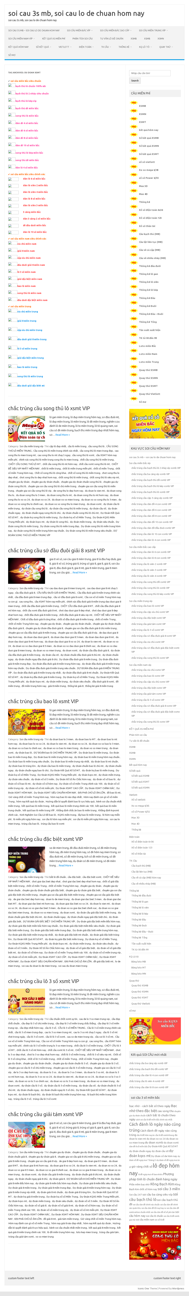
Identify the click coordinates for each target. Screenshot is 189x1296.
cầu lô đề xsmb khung (164, 1135)
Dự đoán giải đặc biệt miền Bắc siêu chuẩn (82, 926)
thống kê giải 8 (75, 686)
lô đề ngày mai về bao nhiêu (150, 1174)
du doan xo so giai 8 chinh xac (52, 1170)
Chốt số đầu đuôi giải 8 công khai (38, 619)
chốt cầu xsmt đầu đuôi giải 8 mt (40, 610)
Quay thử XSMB (148, 370)
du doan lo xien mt (95, 490)
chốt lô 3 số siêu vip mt (99, 1054)
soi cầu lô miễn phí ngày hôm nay (90, 819)
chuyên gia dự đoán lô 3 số (104, 1063)
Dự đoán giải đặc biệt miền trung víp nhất (30, 934)
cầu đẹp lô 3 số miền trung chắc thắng (76, 1023)
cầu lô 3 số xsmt (35, 1036)
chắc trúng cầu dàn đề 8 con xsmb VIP (151, 516)
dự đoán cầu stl (98, 508)
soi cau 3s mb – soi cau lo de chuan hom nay (34, 30)
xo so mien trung (45, 1236)
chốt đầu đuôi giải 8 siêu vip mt (75, 615)
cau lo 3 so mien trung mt (58, 1032)
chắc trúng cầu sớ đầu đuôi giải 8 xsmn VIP (153, 705)
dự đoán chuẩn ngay (55, 917)
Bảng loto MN (138, 973)
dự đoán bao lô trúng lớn (22, 766)
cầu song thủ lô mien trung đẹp (96, 450)
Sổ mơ (142, 402)
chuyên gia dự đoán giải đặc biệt (83, 890)
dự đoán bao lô (23, 752)
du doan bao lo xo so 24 (32, 743)
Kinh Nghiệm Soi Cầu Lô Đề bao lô (38, 814)
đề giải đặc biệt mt (103, 961)
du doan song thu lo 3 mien (30, 495)
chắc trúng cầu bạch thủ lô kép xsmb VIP (152, 486)
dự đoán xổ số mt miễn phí (39, 788)
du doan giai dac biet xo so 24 (72, 903)
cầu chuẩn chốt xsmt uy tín (63, 1019)
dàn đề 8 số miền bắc (138, 1146)
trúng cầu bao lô (30, 823)
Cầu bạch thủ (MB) (149, 234)
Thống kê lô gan (148, 274)
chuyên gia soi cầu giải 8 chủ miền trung (79, 1156)
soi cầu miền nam (145, 1219)
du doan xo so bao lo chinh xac (25, 748)
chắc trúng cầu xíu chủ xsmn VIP (148, 670)
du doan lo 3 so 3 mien (70, 1072)
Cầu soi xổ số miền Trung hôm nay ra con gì (64, 1041)
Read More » (63, 434)
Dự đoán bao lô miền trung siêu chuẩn (28, 761)
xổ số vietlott (147, 162)
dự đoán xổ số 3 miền (42, 779)
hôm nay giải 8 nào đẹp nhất (66, 1223)
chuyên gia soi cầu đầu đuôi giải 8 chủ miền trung (91, 628)
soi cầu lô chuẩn (154, 1216)
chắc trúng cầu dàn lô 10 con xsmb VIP (151, 534)
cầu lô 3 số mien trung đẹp (29, 1032)
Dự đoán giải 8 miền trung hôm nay (91, 1187)
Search (135, 80)
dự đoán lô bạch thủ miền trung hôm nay (63, 1094)
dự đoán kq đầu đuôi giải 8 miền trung (40, 677)
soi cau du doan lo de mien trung (39, 966)
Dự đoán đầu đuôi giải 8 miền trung (78, 659)
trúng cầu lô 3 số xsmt (44, 1099)
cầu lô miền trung (77, 446)
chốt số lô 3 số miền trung (41, 1059)
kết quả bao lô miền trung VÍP (39, 810)
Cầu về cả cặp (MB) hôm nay (146, 877)
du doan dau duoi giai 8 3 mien (67, 637)
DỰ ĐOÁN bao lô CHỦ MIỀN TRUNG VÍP (55, 752)
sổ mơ (11, 55)
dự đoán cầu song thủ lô (35, 508)
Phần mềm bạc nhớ (139, 1184)
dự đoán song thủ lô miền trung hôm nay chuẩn (39, 530)
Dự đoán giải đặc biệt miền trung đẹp (51, 930)
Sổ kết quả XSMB (149, 138)
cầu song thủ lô (96, 446)
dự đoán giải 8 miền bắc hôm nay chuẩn (56, 1183)
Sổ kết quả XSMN (149, 146)
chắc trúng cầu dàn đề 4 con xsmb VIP (151, 504)
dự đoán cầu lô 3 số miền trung (60, 1085)
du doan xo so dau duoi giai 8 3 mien (32, 646)
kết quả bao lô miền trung (35, 806)
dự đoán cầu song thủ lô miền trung (68, 508)
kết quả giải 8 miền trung (102, 1227)
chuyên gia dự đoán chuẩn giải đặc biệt (43, 890)
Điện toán (85, 47)
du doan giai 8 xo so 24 (62, 1165)
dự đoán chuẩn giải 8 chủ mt (87, 1174)
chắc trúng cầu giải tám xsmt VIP (45, 1114)
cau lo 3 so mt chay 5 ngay (87, 1032)
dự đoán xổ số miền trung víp (105, 952)
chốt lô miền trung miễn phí (77, 468)
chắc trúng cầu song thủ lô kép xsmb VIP (152, 594)
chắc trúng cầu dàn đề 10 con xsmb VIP (152, 522)
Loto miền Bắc (147, 346)
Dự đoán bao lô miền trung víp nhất (70, 761)
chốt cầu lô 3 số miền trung (88, 1045)
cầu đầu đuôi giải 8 (25, 592)
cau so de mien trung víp (80, 1036)
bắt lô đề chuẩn (57, 877)
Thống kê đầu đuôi (150, 266)
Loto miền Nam (148, 354)
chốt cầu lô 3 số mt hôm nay (31, 1050)
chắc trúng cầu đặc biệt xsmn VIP (148, 687)
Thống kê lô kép (148, 290)
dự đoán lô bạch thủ (29, 1094)
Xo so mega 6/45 (149, 170)
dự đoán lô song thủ (57, 521)
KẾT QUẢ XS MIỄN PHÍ (53, 38)
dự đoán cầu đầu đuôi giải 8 (94, 650)
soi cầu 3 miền (169, 1189)
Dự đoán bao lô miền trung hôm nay (53, 757)
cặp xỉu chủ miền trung (29, 330)
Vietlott (64, 47)
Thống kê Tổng (148, 322)
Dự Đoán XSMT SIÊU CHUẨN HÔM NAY (55, 792)
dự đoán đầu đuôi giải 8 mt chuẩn (80, 672)
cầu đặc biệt (74, 877)
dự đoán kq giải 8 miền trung (29, 1196)
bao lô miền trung (27, 367)
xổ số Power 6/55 (149, 178)
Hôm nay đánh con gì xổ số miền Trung (29, 1223)
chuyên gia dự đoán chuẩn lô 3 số (70, 1063)
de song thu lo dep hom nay (68, 490)
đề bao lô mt (114, 792)
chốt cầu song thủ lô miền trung (97, 459)
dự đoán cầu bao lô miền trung (54, 766)
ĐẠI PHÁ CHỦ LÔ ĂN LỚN (91, 792)
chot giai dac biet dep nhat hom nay (81, 881)
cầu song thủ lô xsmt (83, 455)
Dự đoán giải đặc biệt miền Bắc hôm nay (98, 921)
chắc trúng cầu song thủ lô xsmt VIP (49, 408)
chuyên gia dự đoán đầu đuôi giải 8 (44, 628)
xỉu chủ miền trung (27, 311)
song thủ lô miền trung (30, 376)
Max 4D (143, 194)
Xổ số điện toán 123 (150, 218)
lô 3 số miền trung (27, 348)
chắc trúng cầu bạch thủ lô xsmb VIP (150, 492)
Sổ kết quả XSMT (149, 154)
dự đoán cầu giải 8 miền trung (54, 1174)
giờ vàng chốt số (142, 1166)
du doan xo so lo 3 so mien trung (67, 1081)
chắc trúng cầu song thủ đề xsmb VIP (150, 582)
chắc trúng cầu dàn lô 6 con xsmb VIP (151, 552)
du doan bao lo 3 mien (61, 739)
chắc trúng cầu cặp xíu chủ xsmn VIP (150, 681)
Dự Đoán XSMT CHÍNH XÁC (100, 788)
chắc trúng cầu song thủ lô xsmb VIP (150, 588)
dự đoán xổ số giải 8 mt (60, 1205)
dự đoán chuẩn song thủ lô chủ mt (80, 513)
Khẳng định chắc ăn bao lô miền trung (76, 810)
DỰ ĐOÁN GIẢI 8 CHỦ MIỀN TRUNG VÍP (88, 1179)
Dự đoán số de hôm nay (164, 1156)
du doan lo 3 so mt (94, 1072)
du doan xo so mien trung (65, 499)
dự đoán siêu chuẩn (103, 521)
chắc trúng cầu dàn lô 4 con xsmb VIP (151, 540)
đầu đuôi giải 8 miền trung (32, 339)
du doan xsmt (94, 504)
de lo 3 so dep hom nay (25, 1072)
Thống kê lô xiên (149, 282)
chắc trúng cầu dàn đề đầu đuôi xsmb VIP (153, 528)
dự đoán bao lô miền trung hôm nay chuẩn (96, 757)
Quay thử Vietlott (149, 394)
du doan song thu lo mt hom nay (91, 495)
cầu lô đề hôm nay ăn (146, 1135)
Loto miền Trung (149, 362)
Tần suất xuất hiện (149, 330)
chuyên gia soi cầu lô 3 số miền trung (72, 1067)
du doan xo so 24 (41, 499)
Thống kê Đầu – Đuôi (151, 314)
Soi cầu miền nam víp (20, 38)
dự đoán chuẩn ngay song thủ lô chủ (41, 513)
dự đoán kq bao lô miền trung (98, 770)
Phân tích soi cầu (83, 38)
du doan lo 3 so (48, 1072)
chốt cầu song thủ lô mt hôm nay (60, 464)
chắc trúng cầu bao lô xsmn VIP (147, 675)
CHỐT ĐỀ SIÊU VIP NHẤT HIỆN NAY (94, 1050)
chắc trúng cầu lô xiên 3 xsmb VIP (149, 570)
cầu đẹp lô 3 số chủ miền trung (37, 1023)
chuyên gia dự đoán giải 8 (42, 1156)
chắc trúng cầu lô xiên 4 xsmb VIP (149, 576)
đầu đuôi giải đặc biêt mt (31, 385)
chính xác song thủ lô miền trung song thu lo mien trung (48, 459)
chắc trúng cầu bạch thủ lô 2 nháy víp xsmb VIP (156, 468)
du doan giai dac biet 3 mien (86, 899)
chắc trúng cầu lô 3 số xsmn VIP (147, 700)
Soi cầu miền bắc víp (78, 30)
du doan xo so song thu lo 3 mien (99, 499)
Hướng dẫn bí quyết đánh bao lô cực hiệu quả (70, 801)
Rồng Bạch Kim (162, 1184)
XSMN (161, 38)
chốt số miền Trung (103, 468)
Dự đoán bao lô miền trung (93, 752)
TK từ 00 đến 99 (148, 338)
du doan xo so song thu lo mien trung (65, 504)
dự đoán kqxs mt (35, 521)
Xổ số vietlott (138, 799)
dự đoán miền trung (80, 521)
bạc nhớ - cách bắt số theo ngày (149, 1106)
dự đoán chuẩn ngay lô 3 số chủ (57, 1090)
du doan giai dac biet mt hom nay (36, 903)
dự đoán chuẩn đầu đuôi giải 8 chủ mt (81, 655)
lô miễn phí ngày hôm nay (26, 819)
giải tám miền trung (68, 1219)
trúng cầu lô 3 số (22, 1099)
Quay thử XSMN (148, 378)
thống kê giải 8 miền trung (99, 686)
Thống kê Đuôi (147, 306)
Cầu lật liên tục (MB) (151, 242)
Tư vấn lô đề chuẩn (111, 38)
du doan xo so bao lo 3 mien (104, 743)
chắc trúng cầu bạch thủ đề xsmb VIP (150, 480)
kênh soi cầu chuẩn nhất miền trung (68, 1227)
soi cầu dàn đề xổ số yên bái (163, 1212)
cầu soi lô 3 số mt (104, 1036)
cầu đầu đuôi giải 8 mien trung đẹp (33, 597)
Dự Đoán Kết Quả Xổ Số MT (65, 770)
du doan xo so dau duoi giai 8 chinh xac (74, 646)
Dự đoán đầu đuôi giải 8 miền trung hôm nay (56, 663)
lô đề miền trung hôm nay (60, 1232)
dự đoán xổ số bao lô (104, 779)
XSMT (142, 122)
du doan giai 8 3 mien (95, 1161)
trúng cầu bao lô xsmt (52, 823)
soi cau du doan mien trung (72, 966)
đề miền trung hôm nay (34, 686)
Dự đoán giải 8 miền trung (22, 1187)
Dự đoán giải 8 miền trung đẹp (54, 1187)
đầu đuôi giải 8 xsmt (103, 681)
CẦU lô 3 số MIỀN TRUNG (71, 1028)
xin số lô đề (159, 1220)
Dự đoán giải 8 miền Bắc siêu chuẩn (98, 1183)
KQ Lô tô (144, 47)
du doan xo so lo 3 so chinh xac (31, 1081)
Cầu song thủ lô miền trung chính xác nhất (55, 450)
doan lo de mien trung (58, 899)
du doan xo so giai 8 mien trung (86, 1170)
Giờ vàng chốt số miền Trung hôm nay (28, 797)
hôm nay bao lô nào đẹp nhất (66, 797)
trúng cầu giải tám (109, 1232)
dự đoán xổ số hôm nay (44, 783)
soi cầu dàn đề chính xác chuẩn (146, 1204)
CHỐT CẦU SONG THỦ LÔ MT (24, 464)
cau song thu (26, 601)
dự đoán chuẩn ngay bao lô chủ (32, 770)
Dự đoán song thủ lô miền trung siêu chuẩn (89, 530)
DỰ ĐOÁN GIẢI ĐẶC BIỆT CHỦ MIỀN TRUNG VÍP (49, 921)
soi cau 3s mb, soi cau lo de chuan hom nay (76, 13)
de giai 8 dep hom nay (71, 1161)
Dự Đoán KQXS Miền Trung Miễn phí (57, 774)
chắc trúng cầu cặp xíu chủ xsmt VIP (150, 612)
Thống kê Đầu (147, 298)
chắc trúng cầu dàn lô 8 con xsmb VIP (151, 558)
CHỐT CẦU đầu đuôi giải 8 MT (77, 606)
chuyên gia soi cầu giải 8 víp (42, 1161)
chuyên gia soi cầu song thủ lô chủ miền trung (52, 486)
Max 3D (143, 186)
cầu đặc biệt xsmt (92, 877)
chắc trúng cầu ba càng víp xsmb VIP (150, 474)
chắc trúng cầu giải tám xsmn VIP (148, 693)
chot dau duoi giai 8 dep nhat (74, 610)
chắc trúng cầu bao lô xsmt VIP (43, 701)
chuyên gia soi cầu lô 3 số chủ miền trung (29, 1067)
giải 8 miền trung (26, 321)
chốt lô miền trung (51, 468)
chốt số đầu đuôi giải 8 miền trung (75, 619)
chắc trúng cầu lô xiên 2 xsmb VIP (149, 564)
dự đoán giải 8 (57, 1179)
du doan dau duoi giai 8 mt (99, 637)
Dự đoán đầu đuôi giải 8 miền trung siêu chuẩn (50, 668)
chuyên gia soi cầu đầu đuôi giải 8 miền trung (32, 632)
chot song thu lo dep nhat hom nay (38, 477)
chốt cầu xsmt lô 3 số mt (60, 1050)
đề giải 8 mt (49, 1219)
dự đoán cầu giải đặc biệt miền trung (96, 912)
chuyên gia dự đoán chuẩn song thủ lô (81, 481)
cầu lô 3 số (50, 1028)
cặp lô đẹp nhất (57, 446)
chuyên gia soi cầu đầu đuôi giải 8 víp (77, 632)
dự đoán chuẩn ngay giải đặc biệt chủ (87, 917)
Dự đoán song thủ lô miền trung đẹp (59, 526)
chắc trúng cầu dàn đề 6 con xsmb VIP (151, 510)
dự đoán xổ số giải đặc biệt (80, 948)
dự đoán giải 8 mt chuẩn (50, 1192)
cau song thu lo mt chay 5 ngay (54, 455)
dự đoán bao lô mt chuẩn (104, 761)
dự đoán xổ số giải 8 (35, 1205)
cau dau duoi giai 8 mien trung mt (67, 588)
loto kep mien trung (86, 1232)
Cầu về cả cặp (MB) (149, 250)
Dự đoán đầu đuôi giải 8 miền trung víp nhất (37, 672)
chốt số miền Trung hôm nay (23, 623)
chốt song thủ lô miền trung (73, 477)
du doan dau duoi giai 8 (36, 637)
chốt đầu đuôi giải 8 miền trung (40, 615)
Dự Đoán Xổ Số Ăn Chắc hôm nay (73, 779)
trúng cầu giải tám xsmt (21, 1236)
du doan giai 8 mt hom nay (34, 1165)
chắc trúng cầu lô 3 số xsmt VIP (43, 981)
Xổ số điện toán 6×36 (142, 841)
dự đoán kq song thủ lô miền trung (39, 517)
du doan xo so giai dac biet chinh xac (77, 908)
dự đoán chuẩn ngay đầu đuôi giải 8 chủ (36, 659)
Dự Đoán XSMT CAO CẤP (69, 788)
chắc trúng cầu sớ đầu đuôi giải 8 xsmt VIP (56, 550)
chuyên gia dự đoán (19, 481)
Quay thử (165, 47)
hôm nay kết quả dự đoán (30, 801)
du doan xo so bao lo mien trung (60, 748)
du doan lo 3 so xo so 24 (39, 1076)
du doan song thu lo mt (59, 495)
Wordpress (178, 1288)
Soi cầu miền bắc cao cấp (114, 30)
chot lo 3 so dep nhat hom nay (43, 1054)
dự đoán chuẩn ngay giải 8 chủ (31, 1179)
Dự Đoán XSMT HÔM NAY (65, 1214)
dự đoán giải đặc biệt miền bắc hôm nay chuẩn (33, 926)
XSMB (134, 38)
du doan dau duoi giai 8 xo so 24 (62, 641)
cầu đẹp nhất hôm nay (31, 1028)
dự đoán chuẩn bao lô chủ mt (88, 766)
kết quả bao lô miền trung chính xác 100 (72, 806)
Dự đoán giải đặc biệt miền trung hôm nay (95, 930)
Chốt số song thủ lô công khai (50, 473)
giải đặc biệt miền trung (30, 358)
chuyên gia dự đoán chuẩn (45, 481)
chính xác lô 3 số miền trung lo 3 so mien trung (47, 1045)
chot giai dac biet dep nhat (46, 881)
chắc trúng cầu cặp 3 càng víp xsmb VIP (152, 498)
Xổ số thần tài (147, 226)
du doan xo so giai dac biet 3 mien (37, 908)
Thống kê (123, 47)
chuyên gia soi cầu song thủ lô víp (33, 490)
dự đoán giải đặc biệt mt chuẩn (71, 934)
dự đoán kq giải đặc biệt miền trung (64, 939)
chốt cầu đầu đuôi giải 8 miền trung (40, 606)
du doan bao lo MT (85, 739)
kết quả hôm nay (18, 47)
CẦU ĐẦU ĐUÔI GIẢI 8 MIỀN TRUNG (56, 592)
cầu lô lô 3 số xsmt (55, 1036)
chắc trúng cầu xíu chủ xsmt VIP (148, 642)
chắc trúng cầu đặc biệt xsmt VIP (45, 839)
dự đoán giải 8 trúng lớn (78, 1192)
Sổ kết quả (42, 47)
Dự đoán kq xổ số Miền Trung (75, 517)
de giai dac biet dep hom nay (28, 899)
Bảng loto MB (138, 961)
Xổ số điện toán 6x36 (151, 210)
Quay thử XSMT (148, 386)
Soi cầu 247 (135, 1194)
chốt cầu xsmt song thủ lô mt (94, 464)
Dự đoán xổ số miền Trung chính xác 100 (80, 783)
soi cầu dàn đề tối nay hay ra (153, 1208)
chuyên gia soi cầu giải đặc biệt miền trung (62, 894)
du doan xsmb (154, 1142)
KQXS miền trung (67, 814)
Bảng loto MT (138, 967)
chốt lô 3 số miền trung (73, 1054)
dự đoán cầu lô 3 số (31, 1085)
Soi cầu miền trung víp (152, 30)
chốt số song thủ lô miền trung (84, 473)
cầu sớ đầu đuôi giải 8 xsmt (68, 597)
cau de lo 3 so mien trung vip (94, 1019)
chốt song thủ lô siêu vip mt (104, 477)
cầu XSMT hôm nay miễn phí (50, 601)
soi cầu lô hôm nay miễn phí (56, 819)
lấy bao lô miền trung (89, 814)
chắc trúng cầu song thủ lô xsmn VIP (150, 721)
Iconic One (143, 1288)
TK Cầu (105, 47)
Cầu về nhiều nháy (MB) (152, 258)
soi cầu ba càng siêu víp (157, 1194)
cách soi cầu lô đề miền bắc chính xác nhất (154, 1119)
